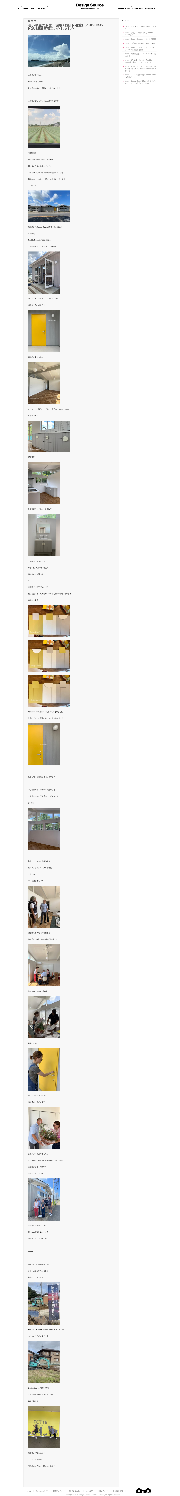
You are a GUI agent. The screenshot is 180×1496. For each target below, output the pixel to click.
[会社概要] (137, 8)
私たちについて (42, 1491)
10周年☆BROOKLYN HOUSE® (140, 43)
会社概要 (89, 1491)
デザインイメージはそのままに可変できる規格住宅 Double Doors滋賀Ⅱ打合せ (140, 69)
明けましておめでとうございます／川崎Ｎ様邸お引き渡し (140, 49)
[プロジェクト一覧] (42, 8)
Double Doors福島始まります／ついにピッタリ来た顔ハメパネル (141, 82)
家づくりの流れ (75, 1491)
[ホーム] (19, 8)
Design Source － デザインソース (91, 1495)
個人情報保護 (118, 1491)
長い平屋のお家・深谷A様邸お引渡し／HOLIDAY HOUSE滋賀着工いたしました (66, 27)
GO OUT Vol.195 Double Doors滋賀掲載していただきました (138, 61)
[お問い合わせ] (150, 8)
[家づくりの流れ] (124, 8)
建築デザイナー (58, 1491)
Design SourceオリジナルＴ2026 (140, 39)
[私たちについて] (29, 8)
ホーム (28, 1491)
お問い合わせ (103, 1491)
